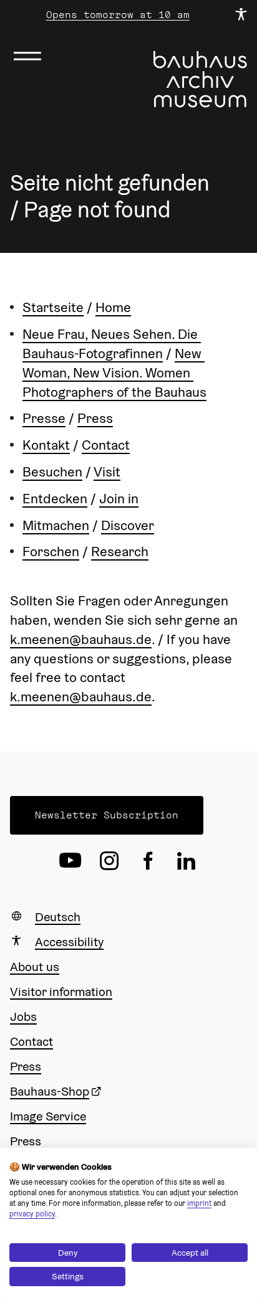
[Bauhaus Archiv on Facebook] (148, 861)
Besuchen (52, 471)
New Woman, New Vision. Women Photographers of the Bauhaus (114, 372)
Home (113, 307)
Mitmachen (55, 525)
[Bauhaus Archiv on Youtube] (70, 861)
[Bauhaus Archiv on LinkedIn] (186, 861)
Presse (43, 418)
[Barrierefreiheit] (241, 15)
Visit (107, 471)
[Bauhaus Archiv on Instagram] (109, 861)
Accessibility (69, 942)
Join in (118, 498)
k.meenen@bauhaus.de (81, 639)
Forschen (50, 551)
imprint (199, 1203)
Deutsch (57, 917)
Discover (127, 525)
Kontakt (46, 444)
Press (95, 418)
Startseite (53, 307)
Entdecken (54, 498)
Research (119, 551)
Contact (106, 444)
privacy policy (32, 1213)
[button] (106, 815)
